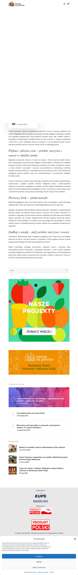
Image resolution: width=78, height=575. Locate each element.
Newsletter (26, 533)
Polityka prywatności (43, 572)
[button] (75, 539)
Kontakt (52, 572)
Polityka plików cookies (30, 572)
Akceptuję (39, 556)
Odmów (39, 562)
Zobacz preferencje (39, 567)
